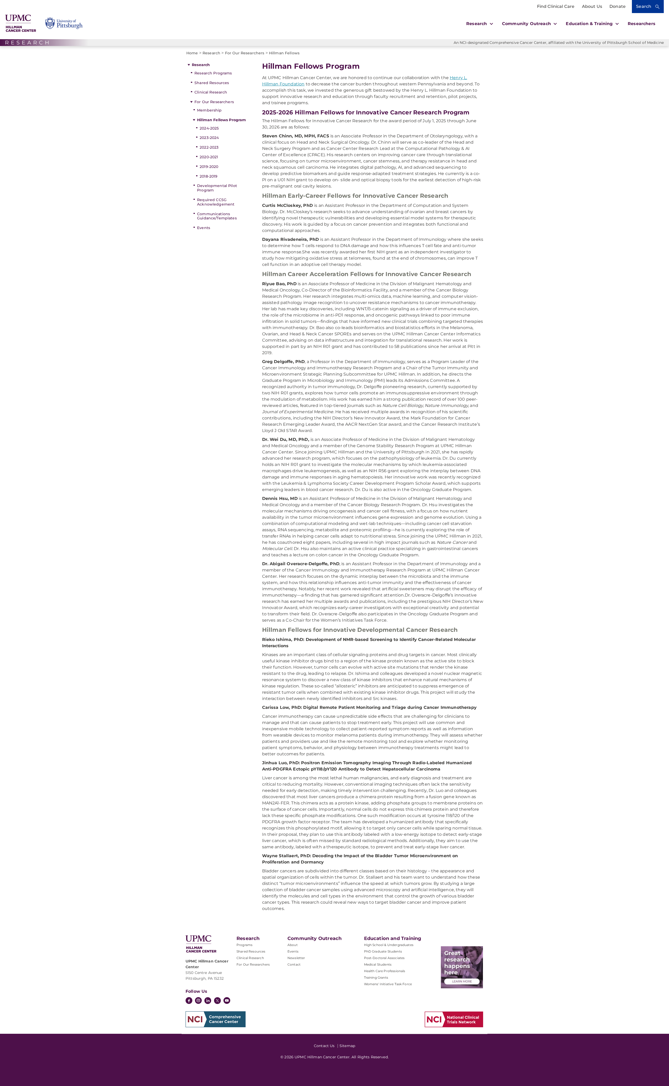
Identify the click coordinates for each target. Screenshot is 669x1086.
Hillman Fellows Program (221, 120)
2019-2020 (209, 166)
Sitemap (347, 1045)
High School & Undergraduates (388, 945)
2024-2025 (209, 128)
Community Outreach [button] (527, 23)
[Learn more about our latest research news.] (461, 967)
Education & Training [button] (590, 23)
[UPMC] (20, 23)
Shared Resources (211, 82)
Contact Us (324, 1045)
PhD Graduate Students (383, 951)
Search (643, 6)
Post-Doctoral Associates (384, 958)
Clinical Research (210, 92)
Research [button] (477, 23)
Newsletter (296, 958)
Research (201, 64)
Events (203, 227)
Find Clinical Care (556, 6)
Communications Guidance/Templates (217, 216)
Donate (617, 6)
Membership (209, 110)
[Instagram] (198, 1001)
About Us (592, 6)
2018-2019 (208, 176)
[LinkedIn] (207, 1001)
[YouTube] (226, 1001)
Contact (294, 964)
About (292, 945)
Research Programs (213, 73)
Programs (244, 945)
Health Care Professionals (384, 971)
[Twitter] (217, 1000)
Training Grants (376, 977)
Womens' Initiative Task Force (388, 984)
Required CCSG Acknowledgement (215, 202)
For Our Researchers (214, 102)
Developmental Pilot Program (217, 187)
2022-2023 (209, 147)
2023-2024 (209, 137)
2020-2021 (209, 157)
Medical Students (378, 964)
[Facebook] (189, 1001)
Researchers (641, 23)
